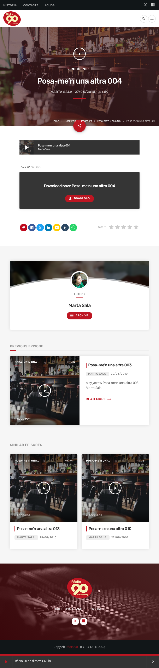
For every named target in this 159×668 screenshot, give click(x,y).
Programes (75, 609)
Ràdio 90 (72, 647)
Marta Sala (61, 92)
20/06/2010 (119, 373)
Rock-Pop (70, 121)
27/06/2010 (85, 92)
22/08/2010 (119, 537)
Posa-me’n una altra (108, 121)
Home (55, 121)
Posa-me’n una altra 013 (38, 528)
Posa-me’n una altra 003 (109, 365)
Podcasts (86, 121)
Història (10, 5)
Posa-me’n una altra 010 (110, 528)
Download (79, 198)
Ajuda (50, 5)
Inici (58, 609)
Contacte (30, 5)
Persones (96, 609)
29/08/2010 (48, 537)
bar (38, 166)
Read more (99, 399)
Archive (79, 315)
